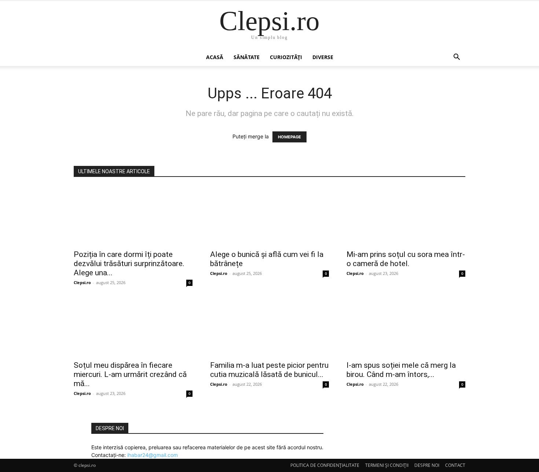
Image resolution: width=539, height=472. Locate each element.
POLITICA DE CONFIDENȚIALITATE (324, 465)
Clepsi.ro (82, 282)
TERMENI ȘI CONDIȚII (386, 465)
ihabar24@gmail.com (152, 455)
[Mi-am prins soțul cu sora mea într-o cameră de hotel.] (405, 215)
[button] (456, 57)
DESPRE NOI (426, 465)
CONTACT (455, 465)
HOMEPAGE (289, 136)
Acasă (214, 57)
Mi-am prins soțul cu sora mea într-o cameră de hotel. (405, 259)
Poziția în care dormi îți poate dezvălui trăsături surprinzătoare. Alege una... (129, 263)
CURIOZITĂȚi (286, 57)
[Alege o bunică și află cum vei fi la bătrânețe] (269, 215)
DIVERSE (322, 57)
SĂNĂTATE (247, 57)
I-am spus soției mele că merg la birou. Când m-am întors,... (401, 370)
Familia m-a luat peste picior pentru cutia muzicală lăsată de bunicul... (269, 370)
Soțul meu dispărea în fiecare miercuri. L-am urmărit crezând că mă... (130, 374)
